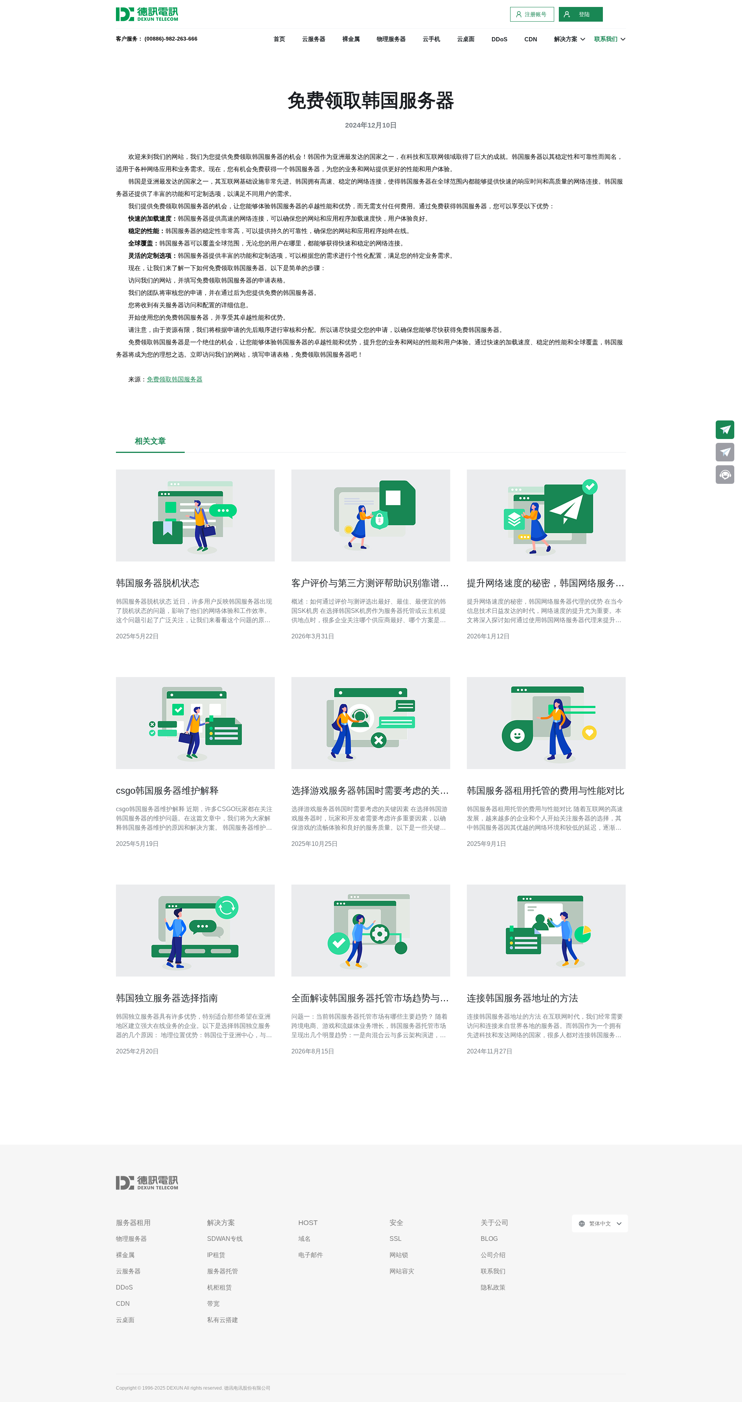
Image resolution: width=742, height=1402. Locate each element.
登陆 (584, 14)
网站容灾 (402, 1271)
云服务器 (313, 39)
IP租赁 (216, 1255)
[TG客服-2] (725, 452)
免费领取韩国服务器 (175, 379)
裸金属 (351, 39)
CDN (530, 39)
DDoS (499, 39)
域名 (304, 1238)
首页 (279, 39)
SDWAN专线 (225, 1238)
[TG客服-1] (725, 429)
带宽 (213, 1303)
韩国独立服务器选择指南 (167, 998)
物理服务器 (391, 39)
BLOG (489, 1238)
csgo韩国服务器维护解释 (167, 790)
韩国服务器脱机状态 (157, 583)
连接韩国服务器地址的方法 (522, 998)
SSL (396, 1238)
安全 (396, 1223)
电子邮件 (310, 1255)
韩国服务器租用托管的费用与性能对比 (546, 790)
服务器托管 (222, 1271)
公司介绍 (493, 1255)
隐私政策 (493, 1287)
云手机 (431, 39)
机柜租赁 (219, 1287)
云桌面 (466, 39)
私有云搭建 (222, 1320)
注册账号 (535, 14)
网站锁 (399, 1255)
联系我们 (493, 1271)
